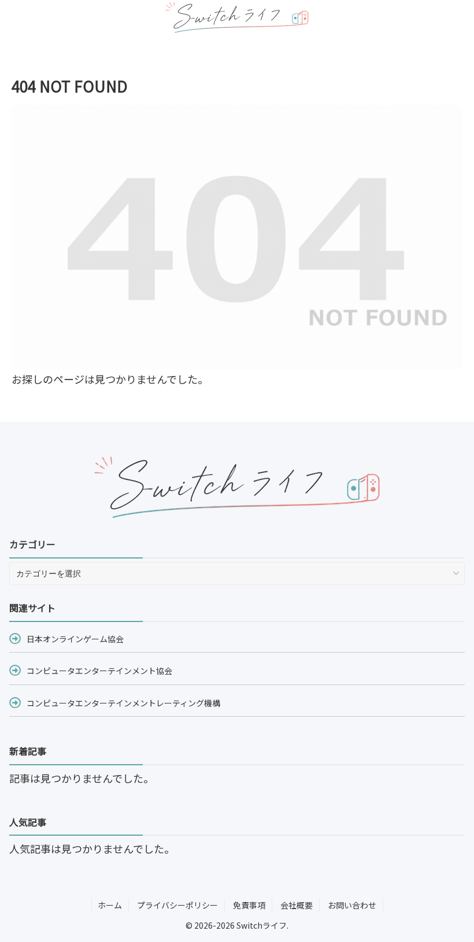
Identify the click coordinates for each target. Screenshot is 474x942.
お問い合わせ (352, 905)
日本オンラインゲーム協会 (75, 639)
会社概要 (296, 905)
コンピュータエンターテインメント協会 (99, 670)
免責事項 (249, 905)
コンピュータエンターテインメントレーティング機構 (123, 703)
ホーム (110, 905)
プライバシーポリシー (177, 905)
